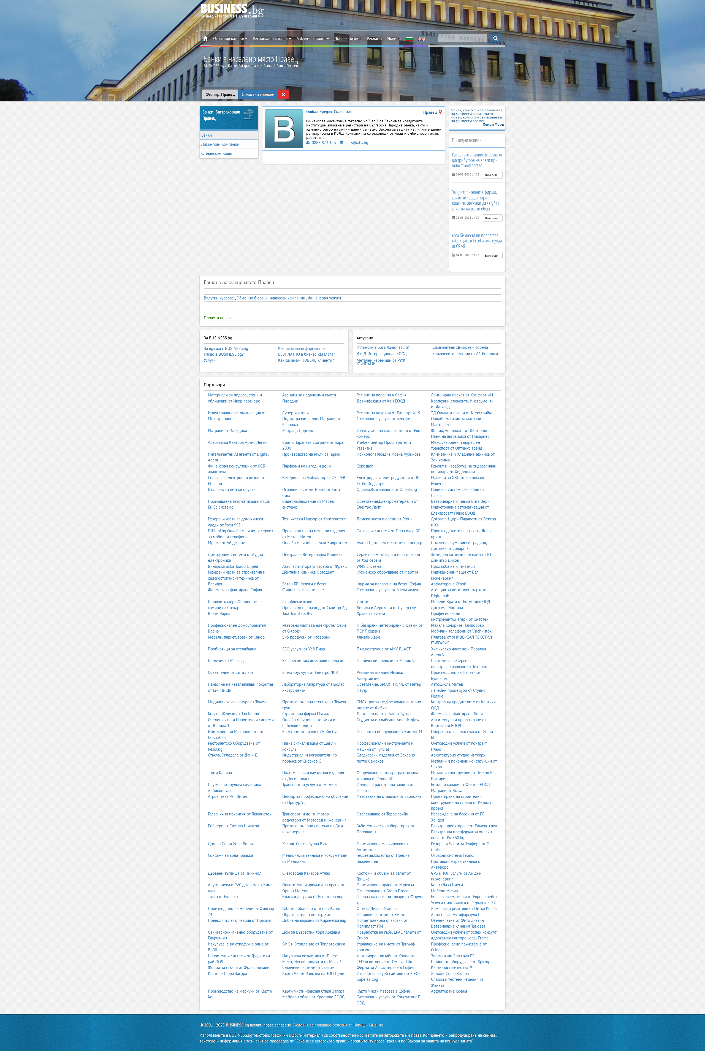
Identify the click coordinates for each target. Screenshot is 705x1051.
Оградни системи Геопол (453, 855)
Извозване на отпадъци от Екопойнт (389, 796)
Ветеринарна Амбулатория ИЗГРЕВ (313, 477)
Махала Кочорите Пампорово (457, 625)
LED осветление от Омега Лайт (385, 961)
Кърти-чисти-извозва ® (451, 967)
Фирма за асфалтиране (303, 589)
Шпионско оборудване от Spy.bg (460, 961)
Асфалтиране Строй (448, 584)
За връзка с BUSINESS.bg (226, 348)
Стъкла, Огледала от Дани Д (232, 755)
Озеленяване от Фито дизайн (457, 920)
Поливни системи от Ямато (381, 914)
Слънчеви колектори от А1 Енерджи (465, 354)
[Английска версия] (422, 39)
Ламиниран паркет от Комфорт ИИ (462, 395)
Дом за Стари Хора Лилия (231, 843)
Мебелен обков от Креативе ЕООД (313, 996)
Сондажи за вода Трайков (230, 855)
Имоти (362, 601)
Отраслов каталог (229, 38)
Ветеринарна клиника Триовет (458, 926)
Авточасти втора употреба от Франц (314, 566)
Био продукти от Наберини (306, 637)
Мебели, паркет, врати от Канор (236, 637)
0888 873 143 (323, 142)
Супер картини (295, 412)
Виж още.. (492, 175)
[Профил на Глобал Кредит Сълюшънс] (284, 128)
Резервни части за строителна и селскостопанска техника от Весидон (236, 578)
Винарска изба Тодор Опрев (233, 566)
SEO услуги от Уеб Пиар (303, 649)
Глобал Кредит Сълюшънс (329, 112)
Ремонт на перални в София (381, 395)
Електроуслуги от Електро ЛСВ (310, 672)
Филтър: (220, 94)
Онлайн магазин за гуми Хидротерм (314, 542)
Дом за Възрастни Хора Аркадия (311, 932)
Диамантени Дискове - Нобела (460, 347)
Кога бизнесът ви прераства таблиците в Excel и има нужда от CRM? (477, 241)
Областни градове (258, 94)
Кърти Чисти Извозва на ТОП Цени (313, 973)
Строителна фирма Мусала (306, 713)
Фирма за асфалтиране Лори (457, 713)
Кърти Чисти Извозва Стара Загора (313, 991)
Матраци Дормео (297, 430)
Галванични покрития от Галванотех (240, 814)
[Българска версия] (409, 39)
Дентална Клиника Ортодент (308, 572)
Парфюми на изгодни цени (306, 466)
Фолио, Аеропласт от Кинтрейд (459, 430)
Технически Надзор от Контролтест (314, 519)
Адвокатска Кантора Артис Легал (237, 442)
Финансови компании (285, 298)
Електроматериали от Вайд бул (310, 731)
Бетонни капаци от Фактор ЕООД (460, 784)
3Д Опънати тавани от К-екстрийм (461, 412)
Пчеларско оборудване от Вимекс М (389, 731)
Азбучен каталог (311, 38)
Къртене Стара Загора (227, 973)
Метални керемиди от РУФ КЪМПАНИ (381, 362)
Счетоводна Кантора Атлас (306, 873)
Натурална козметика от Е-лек (309, 955)
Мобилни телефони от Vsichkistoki (462, 631)
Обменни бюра (250, 298)
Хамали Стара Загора (450, 973)
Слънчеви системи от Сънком (308, 967)
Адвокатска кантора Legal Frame (460, 938)
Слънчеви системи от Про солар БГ (388, 530)
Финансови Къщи (216, 153)
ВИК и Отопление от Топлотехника (313, 944)
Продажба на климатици (453, 566)
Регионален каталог (270, 38)
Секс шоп (365, 466)
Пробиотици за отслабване (232, 649)
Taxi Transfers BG (297, 613)
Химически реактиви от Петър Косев (464, 908)
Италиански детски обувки (232, 489)
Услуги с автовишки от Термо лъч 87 (463, 902)
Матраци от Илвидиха (227, 430)
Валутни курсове (219, 298)
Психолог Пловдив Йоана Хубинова (389, 454)
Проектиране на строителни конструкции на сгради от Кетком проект (461, 802)
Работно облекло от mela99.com (311, 908)
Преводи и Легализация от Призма (239, 920)
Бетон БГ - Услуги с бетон (304, 584)
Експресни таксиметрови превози (312, 660)
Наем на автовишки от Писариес (460, 436)
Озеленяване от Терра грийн (382, 814)
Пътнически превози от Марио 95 (387, 660)
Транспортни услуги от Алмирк (310, 784)
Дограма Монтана (447, 607)
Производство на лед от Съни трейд (314, 607)
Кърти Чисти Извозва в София (383, 991)
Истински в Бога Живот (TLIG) (383, 347)
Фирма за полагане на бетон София (389, 584)
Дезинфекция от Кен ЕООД (381, 401)
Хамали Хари (368, 637)
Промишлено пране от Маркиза (385, 884)
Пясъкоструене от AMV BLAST (384, 649)
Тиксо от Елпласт (223, 896)
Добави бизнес (347, 38)
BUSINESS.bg (237, 1025)
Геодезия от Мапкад (226, 660)
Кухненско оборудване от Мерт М (387, 572)
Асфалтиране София (449, 991)
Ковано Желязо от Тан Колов (233, 713)
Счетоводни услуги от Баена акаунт (388, 589)
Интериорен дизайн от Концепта (386, 955)
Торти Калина (220, 772)
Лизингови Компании (220, 144)
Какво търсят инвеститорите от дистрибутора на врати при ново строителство (477, 160)
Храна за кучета (371, 613)
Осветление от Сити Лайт (230, 672)
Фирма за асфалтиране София (235, 589)
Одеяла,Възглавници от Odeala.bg (387, 489)
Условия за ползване (312, 1025)
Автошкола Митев (447, 684)
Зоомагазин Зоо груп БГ (452, 955)
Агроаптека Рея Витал (227, 796)
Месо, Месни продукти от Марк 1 (312, 961)
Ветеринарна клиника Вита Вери (460, 501)
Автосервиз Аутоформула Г (455, 914)
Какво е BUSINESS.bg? (224, 354)
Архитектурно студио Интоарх (458, 755)
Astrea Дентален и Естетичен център (389, 542)
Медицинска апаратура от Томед (237, 701)
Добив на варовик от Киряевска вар (314, 920)
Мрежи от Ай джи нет (227, 542)
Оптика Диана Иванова (377, 908)
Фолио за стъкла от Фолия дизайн (238, 967)
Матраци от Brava (446, 790)
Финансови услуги (324, 298)
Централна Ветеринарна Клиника (312, 554)
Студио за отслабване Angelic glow (388, 719)
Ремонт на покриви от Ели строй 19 (388, 412)
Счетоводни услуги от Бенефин (385, 418)
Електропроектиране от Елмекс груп (464, 825)
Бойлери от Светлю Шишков (233, 825)
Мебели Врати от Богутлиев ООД (460, 601)
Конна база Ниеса (447, 884)
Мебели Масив (444, 890)
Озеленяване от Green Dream (383, 890)
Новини (394, 38)
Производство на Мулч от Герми (311, 454)
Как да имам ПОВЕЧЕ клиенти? (306, 360)
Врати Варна (219, 613)
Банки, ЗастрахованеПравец (221, 115)
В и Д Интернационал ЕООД (382, 354)
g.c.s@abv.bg (356, 142)
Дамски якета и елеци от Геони (385, 519)
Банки (206, 135)
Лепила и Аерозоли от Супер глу (386, 607)
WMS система (369, 566)
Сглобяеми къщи (297, 601)
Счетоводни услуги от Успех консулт (464, 932)
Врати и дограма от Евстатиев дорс (313, 896)
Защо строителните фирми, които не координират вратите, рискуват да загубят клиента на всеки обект (475, 200)
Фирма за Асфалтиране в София (385, 967)
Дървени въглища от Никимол (235, 873)
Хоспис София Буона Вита (305, 843)
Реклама (374, 38)
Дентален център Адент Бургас (384, 713)
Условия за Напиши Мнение (358, 1025)
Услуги (210, 360)
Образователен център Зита (307, 914)
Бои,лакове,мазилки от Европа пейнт (464, 896)
